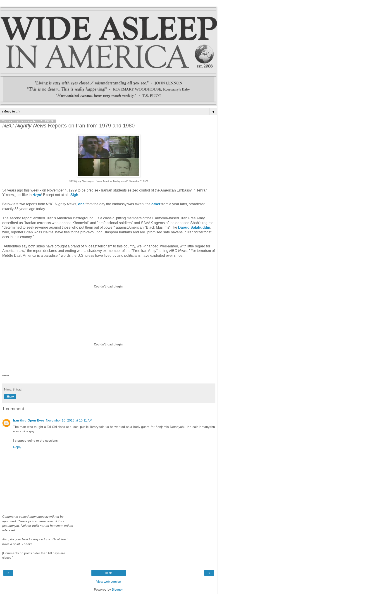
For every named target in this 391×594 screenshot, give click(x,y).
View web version (108, 581)
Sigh (74, 195)
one (81, 204)
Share (10, 396)
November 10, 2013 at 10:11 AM (69, 420)
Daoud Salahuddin (194, 227)
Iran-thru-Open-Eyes (29, 420)
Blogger (117, 589)
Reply (17, 447)
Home (108, 573)
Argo (37, 195)
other (155, 204)
